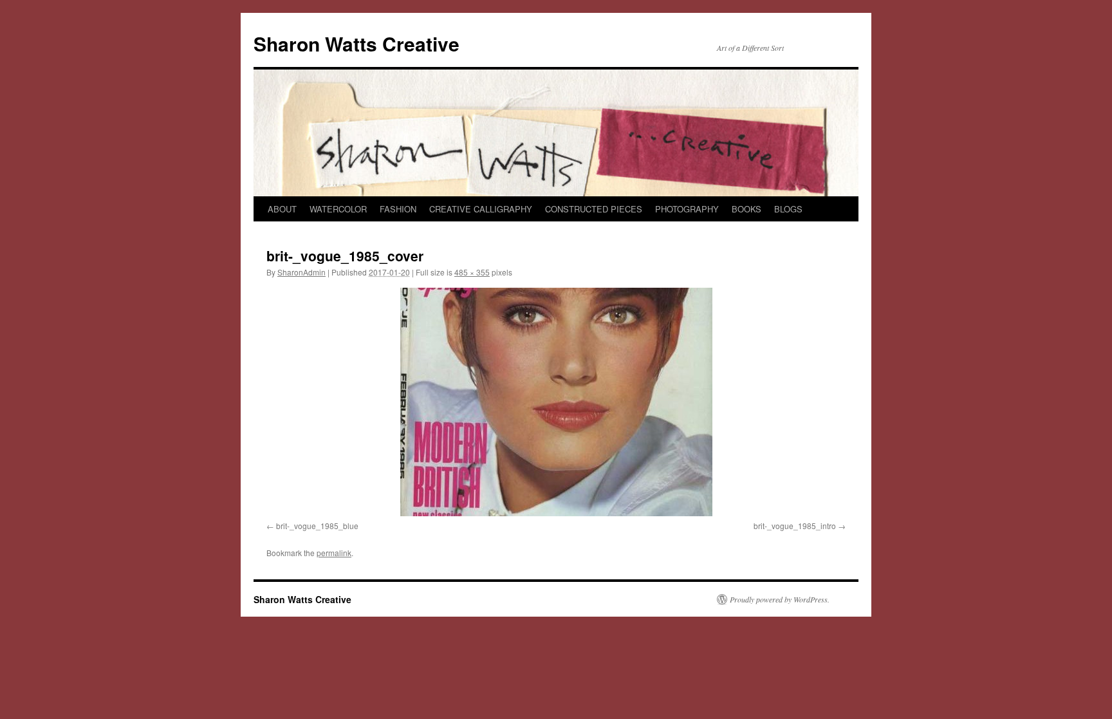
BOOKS (746, 209)
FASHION (398, 209)
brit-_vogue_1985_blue (317, 525)
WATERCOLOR (338, 209)
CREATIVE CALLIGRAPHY (480, 209)
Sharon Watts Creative (356, 43)
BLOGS (788, 209)
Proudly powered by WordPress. (779, 599)
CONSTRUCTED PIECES (593, 209)
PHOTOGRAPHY (687, 209)
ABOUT (282, 209)
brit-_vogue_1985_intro (795, 525)
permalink (334, 552)
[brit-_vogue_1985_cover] (556, 402)
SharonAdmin (301, 271)
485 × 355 (472, 271)
